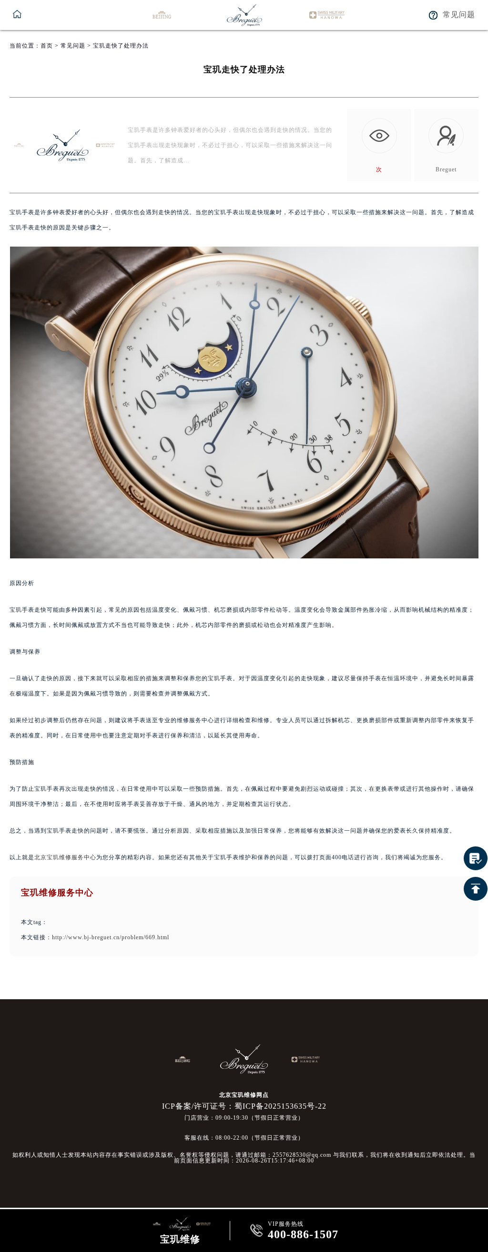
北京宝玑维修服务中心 (65, 857)
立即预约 (244, 649)
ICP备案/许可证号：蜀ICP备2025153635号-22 (244, 1106)
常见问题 (73, 45)
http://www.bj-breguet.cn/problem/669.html (110, 937)
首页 (47, 45)
